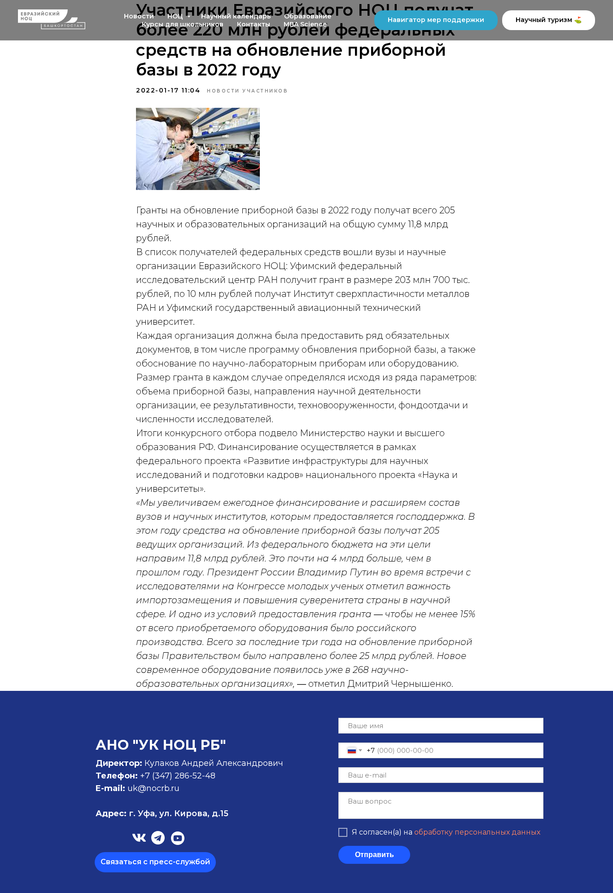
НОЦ (176, 16)
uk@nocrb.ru (153, 788)
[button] (155, 862)
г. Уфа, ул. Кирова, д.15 (162, 813)
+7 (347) (157, 776)
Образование (308, 16)
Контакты (253, 24)
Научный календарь (236, 16)
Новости (139, 16)
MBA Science (305, 24)
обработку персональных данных (477, 832)
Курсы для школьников (182, 24)
